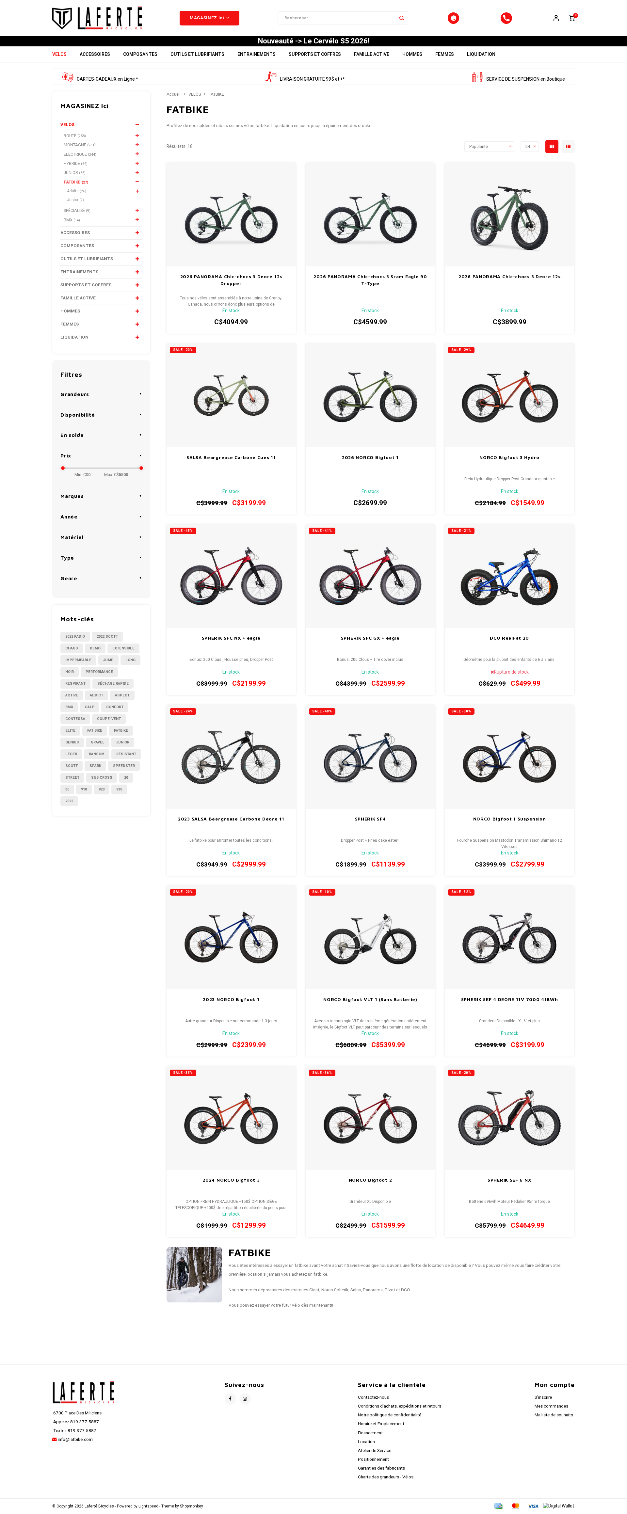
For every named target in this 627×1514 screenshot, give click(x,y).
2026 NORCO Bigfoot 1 (370, 457)
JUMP (108, 660)
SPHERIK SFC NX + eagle (231, 638)
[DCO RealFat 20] (509, 576)
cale (89, 707)
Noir (69, 672)
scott (71, 766)
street (72, 777)
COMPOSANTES (140, 54)
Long (130, 660)
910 (84, 789)
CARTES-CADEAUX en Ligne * (107, 79)
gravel (97, 742)
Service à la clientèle (392, 1384)
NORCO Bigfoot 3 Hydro (509, 457)
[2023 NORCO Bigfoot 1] (231, 937)
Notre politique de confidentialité (389, 1415)
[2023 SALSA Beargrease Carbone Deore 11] (231, 756)
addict (96, 695)
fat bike (94, 730)
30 (67, 789)
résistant (126, 754)
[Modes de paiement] (497, 1506)
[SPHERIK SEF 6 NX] (509, 1118)
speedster (124, 766)
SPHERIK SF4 (370, 818)
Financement (370, 1433)
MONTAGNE (80, 145)
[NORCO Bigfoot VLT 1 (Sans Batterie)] (370, 937)
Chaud (71, 648)
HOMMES (412, 54)
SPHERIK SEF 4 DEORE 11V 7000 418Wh (509, 999)
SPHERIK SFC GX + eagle (370, 638)
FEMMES (444, 54)
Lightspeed (148, 1506)
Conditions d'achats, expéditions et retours (399, 1406)
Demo (95, 648)
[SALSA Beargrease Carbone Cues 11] (231, 395)
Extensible (123, 648)
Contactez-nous (373, 1397)
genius (72, 742)
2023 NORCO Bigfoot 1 (231, 999)
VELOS (59, 54)
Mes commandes (551, 1406)
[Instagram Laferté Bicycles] (245, 1399)
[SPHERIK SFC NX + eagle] (231, 576)
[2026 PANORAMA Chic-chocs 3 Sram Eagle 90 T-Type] (370, 214)
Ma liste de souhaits (554, 1415)
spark (95, 766)
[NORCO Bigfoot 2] (370, 1118)
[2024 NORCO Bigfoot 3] (231, 1118)
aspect (122, 695)
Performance (99, 672)
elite (70, 730)
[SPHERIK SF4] (370, 756)
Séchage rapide (113, 683)
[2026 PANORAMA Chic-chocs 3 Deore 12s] (509, 214)
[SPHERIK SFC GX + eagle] (370, 576)
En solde (72, 435)
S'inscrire (543, 1397)
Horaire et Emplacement (381, 1424)
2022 (69, 801)
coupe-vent (109, 719)
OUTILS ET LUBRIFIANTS (197, 54)
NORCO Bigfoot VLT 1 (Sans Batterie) (370, 999)
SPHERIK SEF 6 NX (509, 1180)
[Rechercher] (401, 17)
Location (366, 1442)
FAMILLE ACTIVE (371, 54)
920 (101, 789)
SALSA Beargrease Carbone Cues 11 (231, 457)
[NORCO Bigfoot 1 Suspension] (509, 756)
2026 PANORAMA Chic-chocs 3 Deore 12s (509, 276)
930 (119, 789)
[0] (572, 18)
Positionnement (373, 1459)
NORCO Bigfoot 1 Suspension (509, 818)
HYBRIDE (76, 164)
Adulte (76, 191)
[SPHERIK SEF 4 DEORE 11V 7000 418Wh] (509, 937)
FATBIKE (76, 182)
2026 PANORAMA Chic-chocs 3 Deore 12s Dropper (231, 280)
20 (126, 777)
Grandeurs (74, 394)
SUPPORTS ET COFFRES (315, 54)
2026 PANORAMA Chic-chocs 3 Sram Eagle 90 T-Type (370, 280)
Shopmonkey (191, 1506)
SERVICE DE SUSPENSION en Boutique (525, 79)
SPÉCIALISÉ (77, 211)
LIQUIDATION (481, 54)
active (71, 695)
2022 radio (75, 636)
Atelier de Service (374, 1450)
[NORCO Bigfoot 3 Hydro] (509, 395)
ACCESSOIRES (95, 54)
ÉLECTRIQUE (80, 154)
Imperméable (78, 660)
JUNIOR (75, 173)
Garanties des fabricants (381, 1468)
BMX (72, 220)
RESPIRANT (75, 683)
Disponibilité (77, 415)
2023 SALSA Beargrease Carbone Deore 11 (231, 818)
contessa (75, 719)
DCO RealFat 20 (509, 638)
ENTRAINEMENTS (256, 54)
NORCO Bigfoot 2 (370, 1180)
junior (122, 742)
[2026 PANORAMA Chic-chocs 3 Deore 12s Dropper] (231, 214)
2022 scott (107, 636)
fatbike (121, 730)
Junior (75, 200)
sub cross (101, 777)
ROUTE (75, 136)
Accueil (174, 94)
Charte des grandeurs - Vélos (385, 1477)
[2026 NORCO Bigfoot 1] (370, 395)
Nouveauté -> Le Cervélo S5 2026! (313, 41)
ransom (96, 754)
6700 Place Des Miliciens (77, 1413)
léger (71, 754)
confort (114, 707)
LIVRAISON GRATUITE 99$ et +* (312, 79)
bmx (69, 707)
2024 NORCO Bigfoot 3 (231, 1180)
